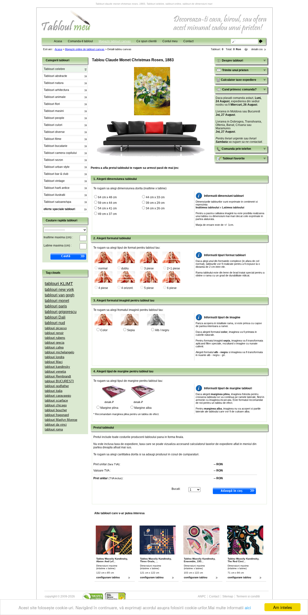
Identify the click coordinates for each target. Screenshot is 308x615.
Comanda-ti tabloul (80, 41)
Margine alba (143, 408)
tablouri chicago (56, 405)
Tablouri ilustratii (54, 195)
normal (103, 268)
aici (248, 607)
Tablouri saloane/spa (57, 202)
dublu (125, 268)
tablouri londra (54, 357)
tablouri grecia (54, 342)
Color (104, 330)
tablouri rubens (55, 338)
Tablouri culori (53, 125)
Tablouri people (54, 118)
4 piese (103, 288)
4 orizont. (127, 288)
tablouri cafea (54, 347)
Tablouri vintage (54, 181)
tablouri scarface (56, 400)
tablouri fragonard (57, 415)
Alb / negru (162, 330)
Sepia (131, 330)
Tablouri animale (55, 97)
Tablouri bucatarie (55, 146)
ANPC (202, 596)
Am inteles (282, 607)
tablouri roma (54, 429)
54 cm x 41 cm (107, 208)
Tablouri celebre (54, 69)
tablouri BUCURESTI (59, 381)
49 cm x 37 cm (107, 214)
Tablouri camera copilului (60, 153)
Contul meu (170, 41)
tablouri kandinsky (57, 367)
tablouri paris (56, 306)
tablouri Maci (54, 362)
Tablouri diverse (54, 132)
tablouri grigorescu (61, 312)
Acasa (58, 41)
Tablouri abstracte (55, 76)
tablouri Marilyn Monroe (61, 420)
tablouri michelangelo (59, 352)
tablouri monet (57, 301)
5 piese (149, 288)
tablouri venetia (55, 371)
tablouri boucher (56, 410)
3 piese (149, 268)
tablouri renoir (54, 333)
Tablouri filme (52, 139)
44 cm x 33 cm (155, 197)
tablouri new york (59, 289)
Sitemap (227, 596)
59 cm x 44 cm (107, 203)
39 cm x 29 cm (155, 203)
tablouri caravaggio (58, 395)
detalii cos (257, 49)
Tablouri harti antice (57, 188)
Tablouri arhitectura (56, 90)
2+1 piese (173, 268)
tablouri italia (53, 391)
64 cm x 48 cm (107, 197)
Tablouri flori (52, 104)
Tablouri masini (54, 111)
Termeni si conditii (248, 596)
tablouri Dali (55, 317)
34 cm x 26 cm (155, 208)
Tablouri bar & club (56, 174)
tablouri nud (55, 323)
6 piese (172, 288)
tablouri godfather (57, 386)
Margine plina (109, 408)
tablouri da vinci (56, 424)
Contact (188, 41)
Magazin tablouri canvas (115, 41)
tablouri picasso (56, 328)
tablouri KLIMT (59, 283)
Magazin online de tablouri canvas (84, 49)
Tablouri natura (54, 83)
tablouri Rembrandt (58, 376)
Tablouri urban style (57, 167)
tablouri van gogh (59, 295)
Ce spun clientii (146, 41)
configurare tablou (108, 577)
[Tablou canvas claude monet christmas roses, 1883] (152, 114)
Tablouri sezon (53, 160)
